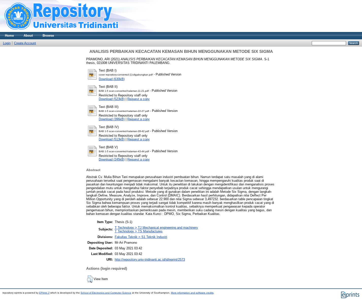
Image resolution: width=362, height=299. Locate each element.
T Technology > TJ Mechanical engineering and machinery (156, 227)
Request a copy (138, 99)
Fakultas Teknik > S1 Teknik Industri (141, 237)
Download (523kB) (112, 99)
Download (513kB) (112, 139)
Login (7, 43)
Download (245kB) (112, 159)
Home (9, 35)
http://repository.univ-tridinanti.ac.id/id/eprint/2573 (150, 259)
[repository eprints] (75, 31)
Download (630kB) (112, 79)
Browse (48, 35)
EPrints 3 (44, 292)
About (28, 35)
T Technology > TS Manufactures (139, 231)
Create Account (25, 43)
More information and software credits (192, 292)
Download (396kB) (112, 119)
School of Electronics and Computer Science (106, 292)
